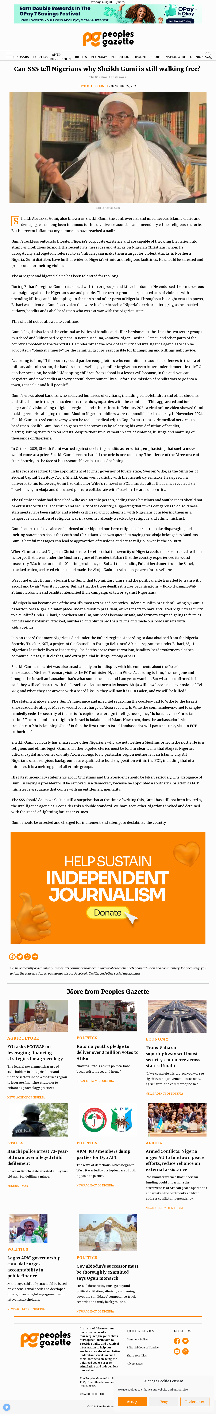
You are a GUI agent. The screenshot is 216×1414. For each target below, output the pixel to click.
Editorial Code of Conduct (143, 1347)
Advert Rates (135, 1363)
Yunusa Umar (17, 1186)
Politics (40, 57)
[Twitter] (19, 956)
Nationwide (175, 57)
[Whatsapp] (27, 956)
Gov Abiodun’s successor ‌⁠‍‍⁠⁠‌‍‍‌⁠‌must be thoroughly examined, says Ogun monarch (108, 1272)
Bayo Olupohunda (93, 86)
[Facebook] (12, 956)
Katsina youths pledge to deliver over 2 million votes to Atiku (108, 1052)
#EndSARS (20, 57)
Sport (156, 57)
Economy (99, 57)
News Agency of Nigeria (26, 1097)
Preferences (195, 1402)
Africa (154, 1143)
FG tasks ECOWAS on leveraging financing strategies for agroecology (35, 1052)
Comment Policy (137, 1339)
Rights (81, 57)
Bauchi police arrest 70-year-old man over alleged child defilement (38, 1157)
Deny (163, 1402)
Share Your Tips (137, 1355)
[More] (35, 956)
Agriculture (23, 1038)
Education (120, 57)
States (15, 1143)
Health (140, 57)
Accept (132, 1402)
